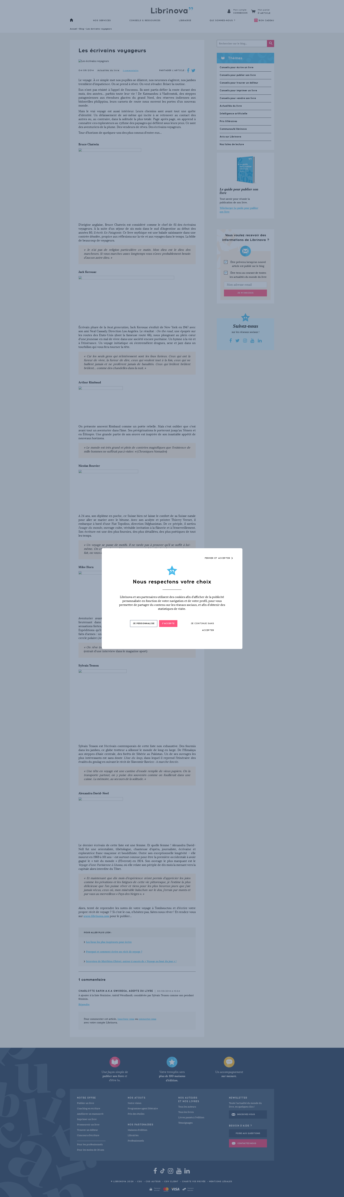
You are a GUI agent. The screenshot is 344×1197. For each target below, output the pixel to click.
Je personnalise (143, 623)
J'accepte (168, 623)
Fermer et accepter (218, 558)
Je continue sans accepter (202, 626)
